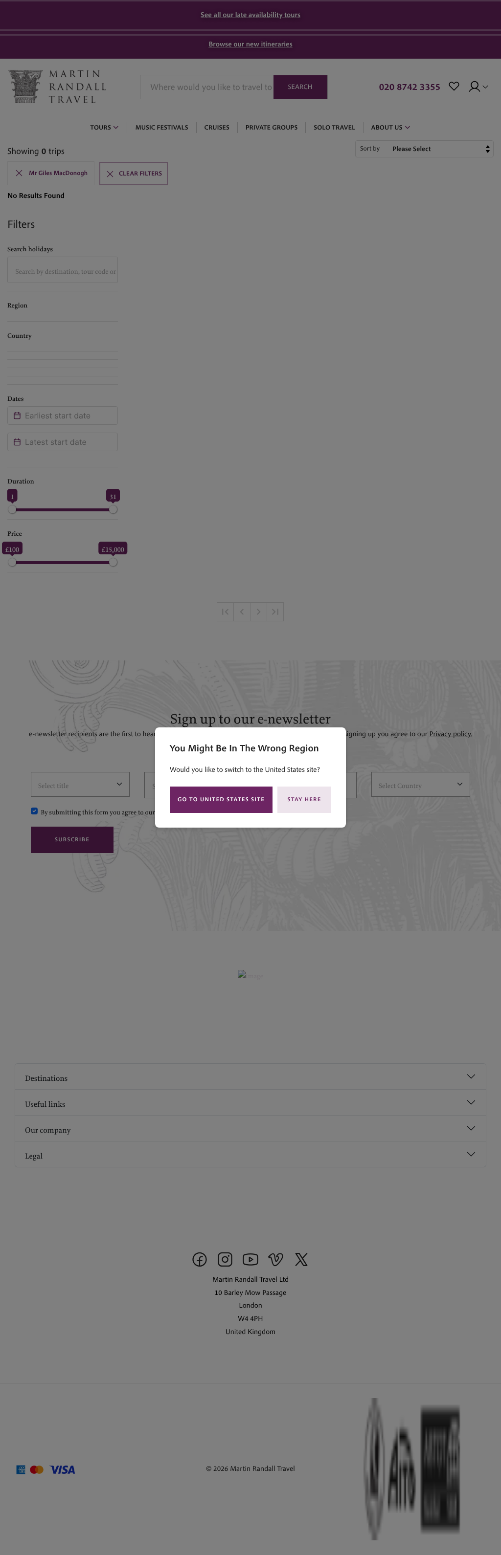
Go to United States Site (221, 799)
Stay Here (304, 799)
